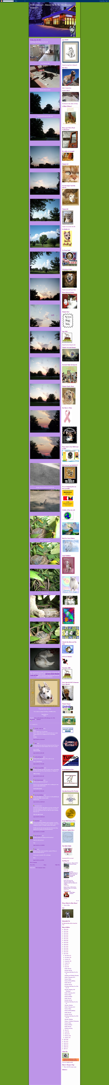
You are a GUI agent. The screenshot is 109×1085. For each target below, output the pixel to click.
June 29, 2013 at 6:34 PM (38, 860)
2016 (65, 948)
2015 (65, 950)
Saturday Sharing (72, 864)
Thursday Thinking (69, 1005)
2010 (65, 1043)
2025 (65, 931)
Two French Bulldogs (39, 795)
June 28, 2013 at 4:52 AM (38, 753)
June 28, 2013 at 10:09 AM (38, 802)
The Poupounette (67, 891)
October (67, 959)
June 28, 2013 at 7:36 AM (38, 764)
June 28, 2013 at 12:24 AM (38, 739)
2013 (65, 953)
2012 (65, 1039)
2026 (65, 929)
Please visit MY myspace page (70, 1067)
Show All (77, 900)
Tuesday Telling (68, 979)
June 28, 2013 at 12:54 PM (38, 831)
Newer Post (32, 864)
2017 (65, 946)
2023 (65, 935)
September (67, 961)
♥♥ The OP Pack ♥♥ (39, 757)
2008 (65, 1047)
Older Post (57, 864)
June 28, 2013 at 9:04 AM (38, 791)
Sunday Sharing (68, 968)
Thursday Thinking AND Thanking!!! (70, 990)
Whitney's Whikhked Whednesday (72, 1021)
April (66, 1032)
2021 (65, 938)
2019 (65, 942)
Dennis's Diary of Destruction (70, 887)
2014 (65, 951)
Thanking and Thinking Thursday (72, 975)
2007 (65, 1048)
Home (45, 864)
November (67, 957)
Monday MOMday (68, 996)
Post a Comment (33, 862)
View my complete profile (67, 1062)
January (67, 1037)
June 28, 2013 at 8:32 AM (38, 776)
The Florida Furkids (39, 780)
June (66, 966)
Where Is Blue (67, 905)
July (66, 964)
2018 (65, 944)
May (66, 1030)
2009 (65, 1045)
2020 (65, 940)
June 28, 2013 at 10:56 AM (38, 816)
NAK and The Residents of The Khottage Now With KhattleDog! (70, 1059)
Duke (36, 743)
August (66, 963)
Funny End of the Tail (68, 880)
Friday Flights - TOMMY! (72, 893)
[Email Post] (45, 720)
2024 (65, 933)
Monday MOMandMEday (70, 980)
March (66, 1033)
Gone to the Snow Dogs (68, 871)
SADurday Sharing (68, 1028)
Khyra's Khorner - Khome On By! (71, 863)
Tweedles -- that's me (39, 728)
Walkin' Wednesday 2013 (70, 977)
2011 (65, 1041)
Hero (36, 849)
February (67, 1035)
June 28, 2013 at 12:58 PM (38, 845)
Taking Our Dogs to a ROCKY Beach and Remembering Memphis (73, 874)
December (67, 955)
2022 (65, 937)
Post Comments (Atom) (40, 867)
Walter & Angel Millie (39, 768)
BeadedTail (37, 820)
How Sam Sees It (38, 835)
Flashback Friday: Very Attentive (70, 888)
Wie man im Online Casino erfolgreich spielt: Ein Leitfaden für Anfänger (70, 883)
